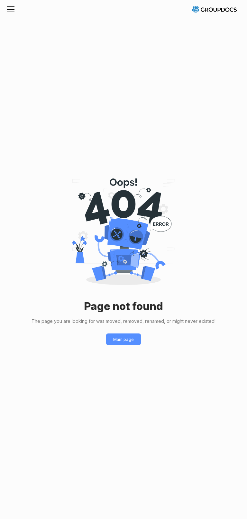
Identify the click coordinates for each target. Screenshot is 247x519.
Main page (123, 339)
